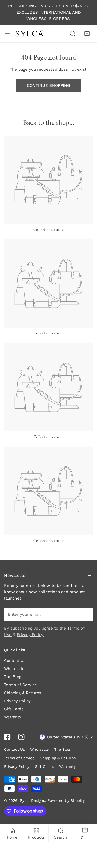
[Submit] (85, 614)
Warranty (12, 717)
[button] (87, 33)
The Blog (12, 676)
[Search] (72, 33)
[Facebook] (7, 737)
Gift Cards (13, 708)
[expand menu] (7, 33)
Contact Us (15, 660)
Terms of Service (20, 684)
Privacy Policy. (30, 634)
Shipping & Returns (22, 692)
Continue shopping (48, 85)
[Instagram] (21, 737)
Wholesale (14, 668)
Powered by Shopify (66, 800)
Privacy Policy (17, 700)
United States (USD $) (67, 737)
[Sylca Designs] (29, 33)
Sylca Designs (32, 800)
